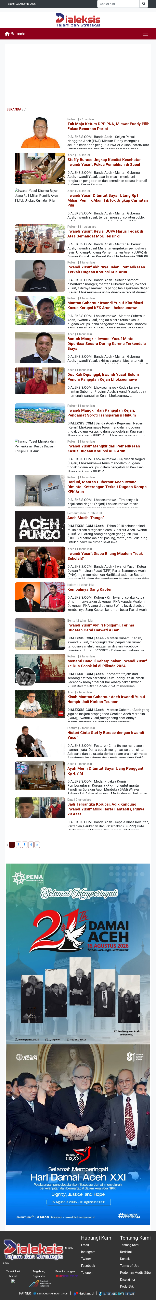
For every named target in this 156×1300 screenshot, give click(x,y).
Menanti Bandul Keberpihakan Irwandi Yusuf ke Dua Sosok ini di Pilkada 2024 (107, 663)
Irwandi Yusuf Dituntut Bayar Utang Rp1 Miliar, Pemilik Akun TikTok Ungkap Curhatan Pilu (107, 200)
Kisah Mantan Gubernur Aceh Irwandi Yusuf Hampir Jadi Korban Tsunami (106, 699)
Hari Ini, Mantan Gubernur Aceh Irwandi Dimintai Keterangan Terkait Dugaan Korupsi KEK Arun (107, 487)
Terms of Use (129, 1266)
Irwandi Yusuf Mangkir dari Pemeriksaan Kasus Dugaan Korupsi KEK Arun (103, 448)
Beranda (17, 33)
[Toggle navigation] (145, 34)
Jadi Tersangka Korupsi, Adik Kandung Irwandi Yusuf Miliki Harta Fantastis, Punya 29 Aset (105, 809)
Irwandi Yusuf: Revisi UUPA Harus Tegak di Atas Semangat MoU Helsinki (105, 233)
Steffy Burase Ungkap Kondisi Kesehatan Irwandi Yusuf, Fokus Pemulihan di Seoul (104, 162)
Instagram (88, 1252)
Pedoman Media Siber (136, 1273)
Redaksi (126, 1252)
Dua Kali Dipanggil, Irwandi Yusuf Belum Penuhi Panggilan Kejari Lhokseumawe (103, 377)
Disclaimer (127, 1279)
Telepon (86, 1273)
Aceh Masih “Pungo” (85, 517)
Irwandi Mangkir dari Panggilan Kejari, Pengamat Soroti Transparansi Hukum (101, 413)
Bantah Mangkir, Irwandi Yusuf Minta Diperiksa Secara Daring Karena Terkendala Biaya (106, 343)
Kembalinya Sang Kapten (90, 589)
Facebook (88, 1266)
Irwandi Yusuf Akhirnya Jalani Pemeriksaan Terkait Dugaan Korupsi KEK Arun (106, 269)
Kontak (125, 1259)
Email (85, 1245)
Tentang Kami (129, 1245)
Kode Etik (127, 1286)
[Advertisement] (78, 75)
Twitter (86, 1259)
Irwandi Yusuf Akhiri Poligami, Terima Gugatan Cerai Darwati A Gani (100, 627)
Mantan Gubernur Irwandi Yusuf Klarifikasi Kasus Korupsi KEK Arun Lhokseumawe (105, 305)
